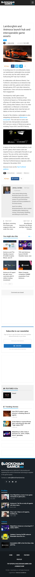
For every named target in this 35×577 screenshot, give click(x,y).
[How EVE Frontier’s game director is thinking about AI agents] (7, 414)
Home (10, 555)
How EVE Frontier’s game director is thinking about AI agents (21, 413)
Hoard (14, 393)
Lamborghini (19, 173)
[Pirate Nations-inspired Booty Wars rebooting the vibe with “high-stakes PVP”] (7, 424)
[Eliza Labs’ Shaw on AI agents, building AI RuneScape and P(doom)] (5, 514)
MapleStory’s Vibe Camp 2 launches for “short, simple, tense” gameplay (21, 433)
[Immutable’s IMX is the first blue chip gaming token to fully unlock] (5, 545)
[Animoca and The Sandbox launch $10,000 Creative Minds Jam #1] (9, 245)
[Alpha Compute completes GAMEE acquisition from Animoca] (25, 265)
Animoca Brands (11, 173)
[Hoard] (7, 395)
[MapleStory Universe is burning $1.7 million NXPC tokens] (5, 528)
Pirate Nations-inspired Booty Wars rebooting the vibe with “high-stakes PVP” (21, 423)
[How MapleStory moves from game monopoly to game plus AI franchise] (5, 497)
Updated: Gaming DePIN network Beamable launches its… (20, 535)
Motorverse (26, 173)
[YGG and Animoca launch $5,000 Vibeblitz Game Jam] (25, 245)
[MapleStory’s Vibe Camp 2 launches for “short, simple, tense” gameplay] (7, 434)
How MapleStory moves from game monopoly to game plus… (21, 496)
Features (26, 555)
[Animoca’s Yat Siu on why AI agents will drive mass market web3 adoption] (5, 505)
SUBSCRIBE (18, 346)
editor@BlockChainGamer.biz (16, 477)
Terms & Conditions (21, 572)
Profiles (19, 559)
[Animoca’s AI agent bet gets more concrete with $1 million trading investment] (9, 265)
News (5, 40)
